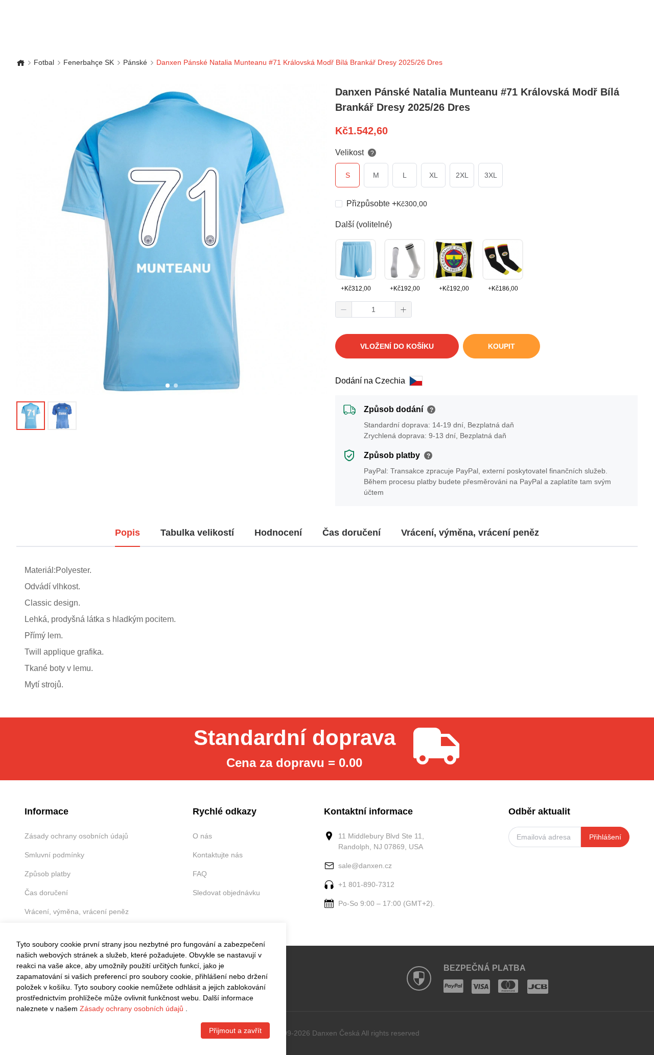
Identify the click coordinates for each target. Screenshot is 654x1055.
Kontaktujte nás (218, 855)
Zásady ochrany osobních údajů (76, 836)
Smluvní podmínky (54, 855)
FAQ (200, 874)
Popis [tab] (127, 533)
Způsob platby (48, 874)
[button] (344, 309)
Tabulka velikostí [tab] (197, 533)
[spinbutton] (373, 309)
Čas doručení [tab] (351, 533)
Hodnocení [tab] (278, 533)
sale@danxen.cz (365, 865)
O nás (202, 836)
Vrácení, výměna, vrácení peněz (77, 911)
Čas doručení (46, 893)
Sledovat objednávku (226, 893)
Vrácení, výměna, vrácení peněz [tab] (470, 533)
